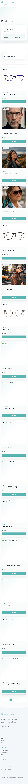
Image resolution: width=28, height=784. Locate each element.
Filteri (14, 62)
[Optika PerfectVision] (7, 714)
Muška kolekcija (4, 752)
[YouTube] (8, 726)
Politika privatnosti (4, 780)
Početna (3, 14)
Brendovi (3, 740)
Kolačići (10, 780)
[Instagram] (2, 726)
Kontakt (2, 742)
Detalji (4, 98)
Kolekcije (3, 736)
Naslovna (3, 733)
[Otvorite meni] (25, 2)
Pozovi (14, 101)
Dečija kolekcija (4, 754)
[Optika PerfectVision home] (7, 3)
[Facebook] (5, 726)
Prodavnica (3, 759)
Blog (2, 738)
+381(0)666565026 (7, 769)
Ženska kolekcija (4, 750)
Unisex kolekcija (4, 757)
